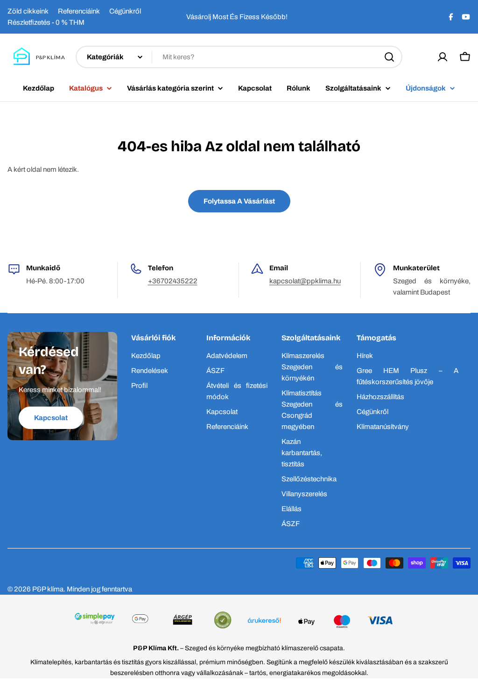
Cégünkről (125, 11)
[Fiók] (442, 57)
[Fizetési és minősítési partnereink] (238, 621)
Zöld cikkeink (28, 11)
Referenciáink (79, 11)
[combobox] (239, 57)
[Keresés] (389, 57)
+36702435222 (172, 281)
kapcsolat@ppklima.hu (305, 281)
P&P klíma (47, 589)
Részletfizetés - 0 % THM (45, 22)
